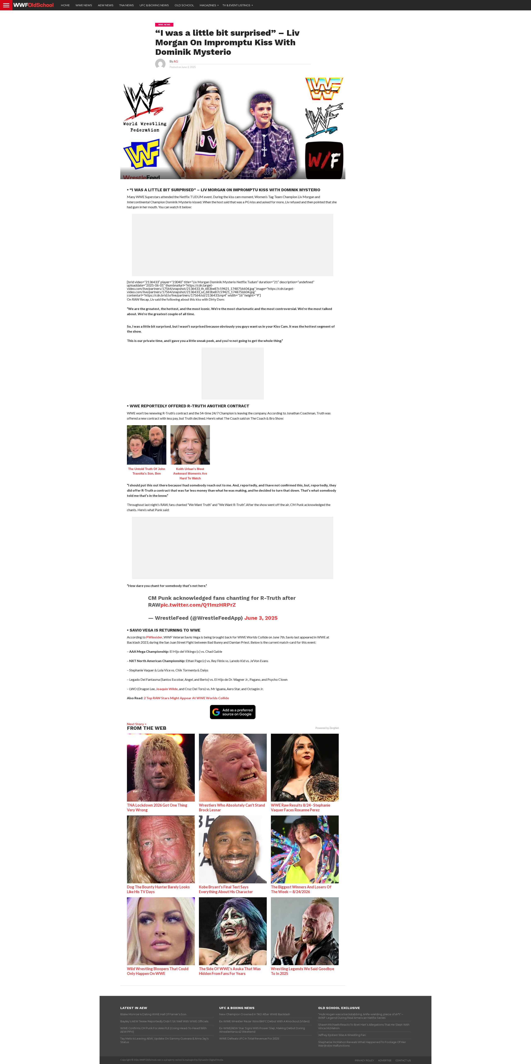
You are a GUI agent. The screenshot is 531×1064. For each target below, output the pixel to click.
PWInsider (154, 637)
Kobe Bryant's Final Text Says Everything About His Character (226, 889)
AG (176, 61)
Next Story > (137, 724)
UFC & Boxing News (154, 5)
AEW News (105, 5)
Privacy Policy (364, 1060)
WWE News (84, 5)
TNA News (126, 5)
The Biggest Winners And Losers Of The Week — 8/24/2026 (301, 889)
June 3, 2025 (261, 618)
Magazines (208, 5)
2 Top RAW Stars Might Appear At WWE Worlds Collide (186, 698)
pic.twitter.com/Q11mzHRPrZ (198, 605)
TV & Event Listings (236, 5)
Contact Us (403, 1060)
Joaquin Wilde (167, 689)
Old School (184, 5)
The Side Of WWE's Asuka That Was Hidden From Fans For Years (230, 971)
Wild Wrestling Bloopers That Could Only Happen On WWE (158, 971)
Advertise (384, 1060)
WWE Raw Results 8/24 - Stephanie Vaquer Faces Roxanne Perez (300, 807)
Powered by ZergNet (327, 728)
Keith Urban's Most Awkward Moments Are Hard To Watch (190, 473)
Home (65, 5)
